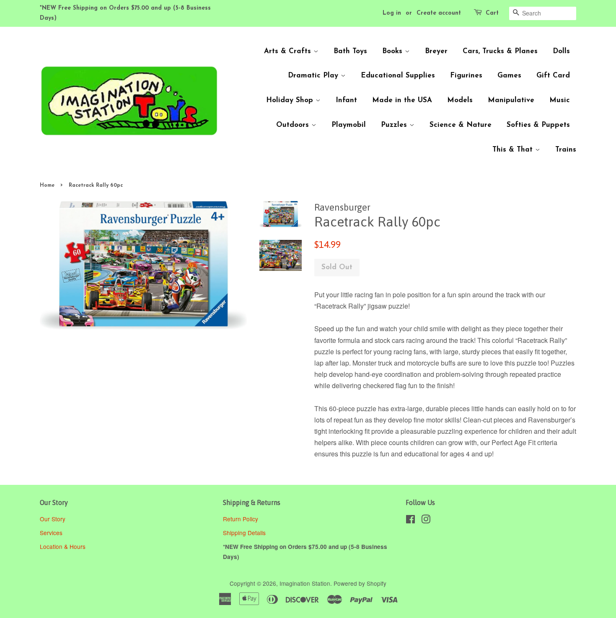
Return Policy (241, 519)
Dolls (561, 51)
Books (393, 51)
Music (559, 100)
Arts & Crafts (288, 51)
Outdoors (293, 125)
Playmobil (348, 125)
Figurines (466, 75)
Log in (392, 13)
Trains (565, 149)
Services (51, 532)
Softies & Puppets (538, 125)
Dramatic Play (314, 75)
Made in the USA (402, 100)
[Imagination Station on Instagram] (425, 520)
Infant (346, 100)
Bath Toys (350, 51)
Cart (492, 13)
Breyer (436, 51)
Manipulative (511, 100)
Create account (439, 13)
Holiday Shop (291, 100)
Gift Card (553, 75)
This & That (513, 149)
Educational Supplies (398, 75)
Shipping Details (245, 532)
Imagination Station (305, 583)
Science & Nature (461, 125)
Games (509, 75)
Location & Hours (62, 546)
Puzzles (395, 125)
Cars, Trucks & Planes (500, 51)
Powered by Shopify (360, 583)
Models (460, 100)
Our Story (52, 519)
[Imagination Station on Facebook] (410, 520)
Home (47, 185)
